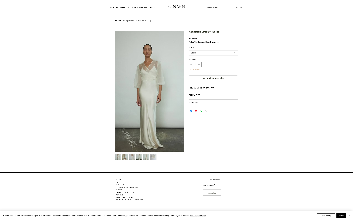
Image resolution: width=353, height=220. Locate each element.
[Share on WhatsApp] (201, 111)
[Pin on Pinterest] (196, 111)
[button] (224, 7)
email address (208, 185)
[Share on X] (206, 111)
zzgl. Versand (213, 42)
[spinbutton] (195, 64)
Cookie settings (325, 215)
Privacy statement (198, 215)
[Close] (349, 215)
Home (118, 20)
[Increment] (199, 64)
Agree (341, 215)
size (191, 47)
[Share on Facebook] (190, 111)
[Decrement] (191, 64)
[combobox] (213, 53)
